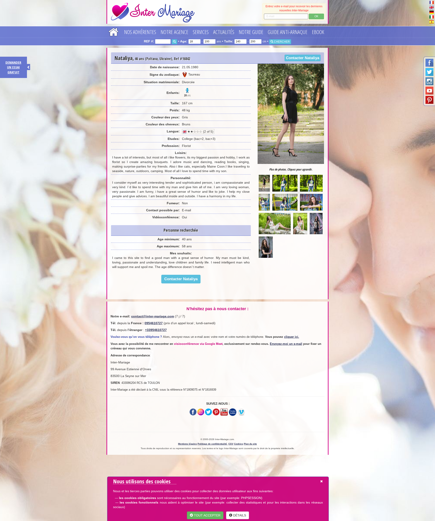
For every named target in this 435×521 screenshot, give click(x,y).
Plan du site (250, 444)
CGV (230, 444)
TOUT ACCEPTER (206, 515)
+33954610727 (156, 330)
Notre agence (174, 32)
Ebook (318, 32)
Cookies (238, 444)
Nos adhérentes (140, 32)
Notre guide (251, 32)
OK (316, 16)
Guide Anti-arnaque (287, 32)
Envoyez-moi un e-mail (286, 344)
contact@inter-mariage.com (152, 316)
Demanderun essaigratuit (13, 67)
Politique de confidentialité (213, 444)
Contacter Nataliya (302, 58)
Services (201, 32)
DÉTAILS (239, 515)
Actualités (223, 32)
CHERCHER (281, 41)
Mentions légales (187, 444)
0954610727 (154, 323)
